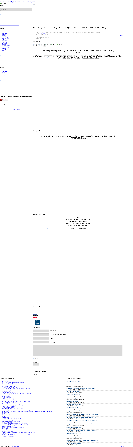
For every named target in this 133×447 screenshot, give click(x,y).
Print (121, 34)
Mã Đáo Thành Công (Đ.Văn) (73, 427)
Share (35, 314)
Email (121, 35)
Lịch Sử (3, 72)
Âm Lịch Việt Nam (6, 45)
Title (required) (53, 342)
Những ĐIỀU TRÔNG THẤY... (74, 411)
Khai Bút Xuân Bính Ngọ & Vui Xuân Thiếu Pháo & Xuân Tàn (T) (82, 414)
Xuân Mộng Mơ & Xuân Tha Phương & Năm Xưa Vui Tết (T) (81, 417)
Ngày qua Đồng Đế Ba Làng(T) (73, 443)
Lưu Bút (4, 44)
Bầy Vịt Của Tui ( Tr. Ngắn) (73, 391)
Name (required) (53, 330)
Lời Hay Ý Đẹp (5, 47)
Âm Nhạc (4, 49)
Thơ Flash (4, 34)
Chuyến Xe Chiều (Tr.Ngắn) (73, 437)
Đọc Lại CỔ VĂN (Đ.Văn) (72, 398)
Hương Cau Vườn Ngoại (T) (73, 394)
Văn (3, 39)
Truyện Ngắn (5, 42)
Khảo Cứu (4, 71)
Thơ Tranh (4, 33)
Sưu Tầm (4, 74)
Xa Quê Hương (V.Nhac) (72, 401)
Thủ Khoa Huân (15, 446)
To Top (122, 446)
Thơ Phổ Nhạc (5, 38)
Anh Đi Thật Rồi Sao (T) (72, 407)
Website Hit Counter (16, 109)
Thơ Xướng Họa (5, 35)
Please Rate (35, 45)
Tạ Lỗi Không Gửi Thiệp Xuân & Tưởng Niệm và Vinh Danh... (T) (82, 440)
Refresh (35, 362)
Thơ (3, 32)
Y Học (3, 75)
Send (34, 367)
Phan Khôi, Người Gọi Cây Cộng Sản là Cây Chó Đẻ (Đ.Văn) (80, 388)
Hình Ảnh (4, 48)
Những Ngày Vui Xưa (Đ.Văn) (73, 433)
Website (51, 338)
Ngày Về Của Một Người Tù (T (73, 404)
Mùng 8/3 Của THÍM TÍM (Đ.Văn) (74, 385)
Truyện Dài (4, 40)
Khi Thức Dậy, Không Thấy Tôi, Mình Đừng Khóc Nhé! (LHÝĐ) (81, 430)
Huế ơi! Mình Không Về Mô (73, 381)
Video (3, 50)
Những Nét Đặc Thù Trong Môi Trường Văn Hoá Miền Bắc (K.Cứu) (82, 424)
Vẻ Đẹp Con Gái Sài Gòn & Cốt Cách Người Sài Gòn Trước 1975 (81, 420)
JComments (77, 369)
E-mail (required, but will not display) (58, 334)
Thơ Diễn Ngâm (5, 37)
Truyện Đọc (4, 43)
